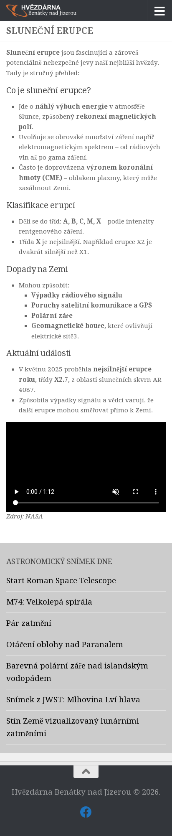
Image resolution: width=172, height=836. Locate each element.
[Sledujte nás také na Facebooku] (86, 812)
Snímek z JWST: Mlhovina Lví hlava (73, 699)
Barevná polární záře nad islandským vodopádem (77, 672)
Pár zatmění (28, 623)
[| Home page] (53, 10)
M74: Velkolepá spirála (49, 602)
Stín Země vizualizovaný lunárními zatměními (72, 727)
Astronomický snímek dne (59, 561)
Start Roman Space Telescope (61, 580)
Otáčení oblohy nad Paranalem (64, 644)
